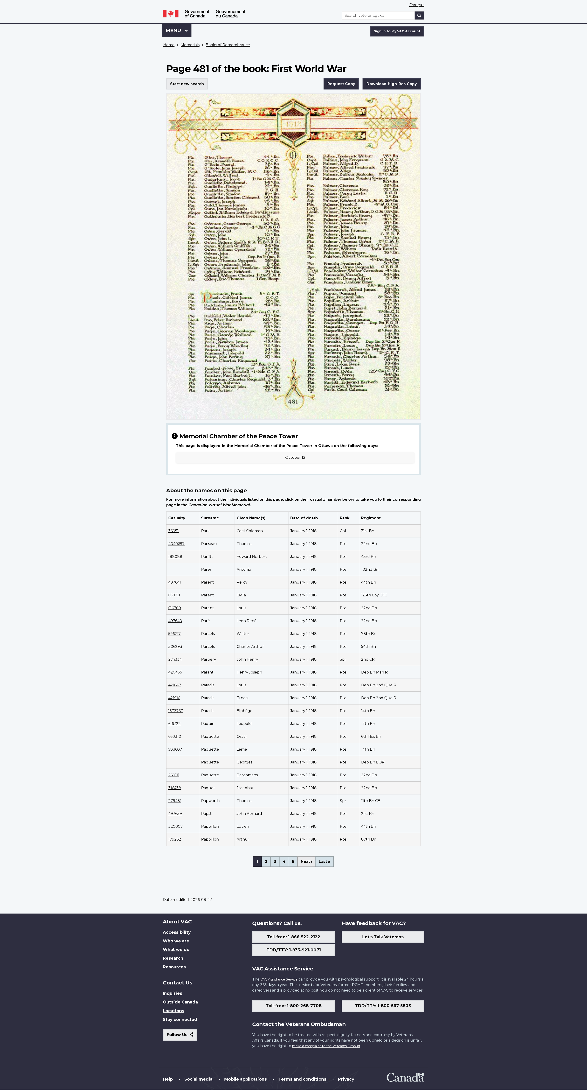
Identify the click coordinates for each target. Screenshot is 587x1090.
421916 (174, 698)
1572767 (175, 711)
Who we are (176, 941)
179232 (174, 839)
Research (173, 958)
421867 (174, 685)
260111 (173, 775)
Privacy (346, 1079)
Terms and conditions (302, 1079)
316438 (174, 788)
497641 (174, 582)
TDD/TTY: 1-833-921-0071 (293, 950)
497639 (175, 813)
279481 (174, 801)
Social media (198, 1079)
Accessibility (177, 932)
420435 (175, 672)
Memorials (190, 45)
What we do (176, 949)
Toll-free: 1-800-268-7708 (293, 1005)
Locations (173, 1010)
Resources (174, 967)
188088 (175, 556)
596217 (174, 634)
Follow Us (182, 1036)
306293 (175, 646)
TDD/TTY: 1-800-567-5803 (383, 1005)
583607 (175, 749)
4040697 (176, 544)
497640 (175, 621)
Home (168, 45)
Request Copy (341, 84)
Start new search (187, 84)
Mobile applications (245, 1079)
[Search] (419, 15)
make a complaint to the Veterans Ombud (326, 1046)
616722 (174, 723)
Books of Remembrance (228, 45)
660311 (174, 595)
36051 (173, 531)
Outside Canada (180, 1002)
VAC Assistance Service (279, 979)
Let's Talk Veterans (383, 936)
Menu (174, 30)
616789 (174, 608)
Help (168, 1079)
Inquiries (172, 993)
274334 (175, 659)
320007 (175, 826)
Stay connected (180, 1019)
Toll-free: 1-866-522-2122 (293, 936)
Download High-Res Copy (391, 84)
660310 (174, 736)
